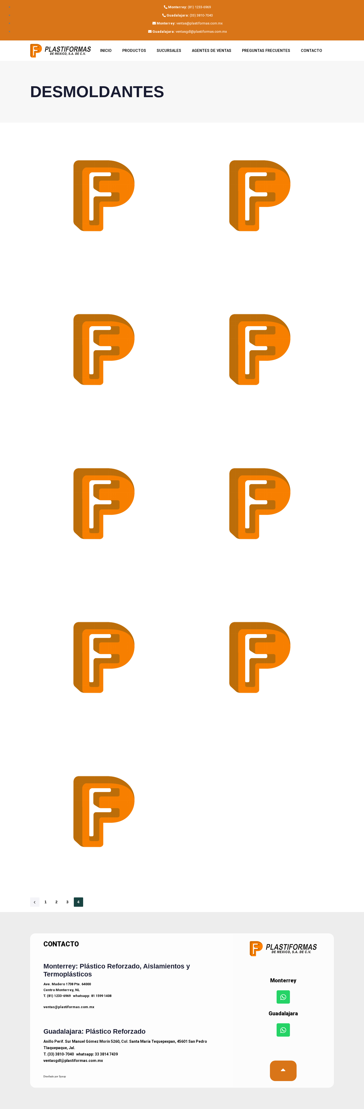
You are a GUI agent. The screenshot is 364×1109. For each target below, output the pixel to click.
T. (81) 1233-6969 (57, 996)
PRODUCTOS (134, 50)
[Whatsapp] (283, 997)
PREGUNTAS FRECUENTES (266, 50)
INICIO (106, 50)
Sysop (62, 1076)
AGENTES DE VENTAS (211, 50)
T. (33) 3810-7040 (58, 1054)
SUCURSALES (169, 50)
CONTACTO (311, 50)
